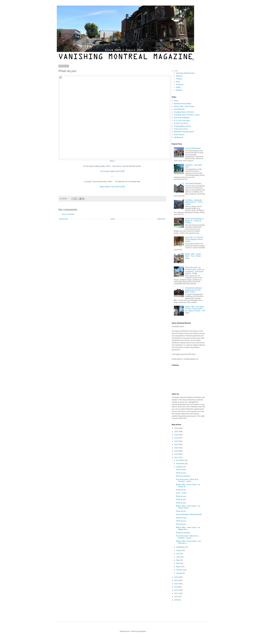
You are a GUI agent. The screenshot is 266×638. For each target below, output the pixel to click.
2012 (176, 590)
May (178, 560)
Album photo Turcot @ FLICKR (112, 187)
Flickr (112, 161)
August (179, 550)
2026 (176, 428)
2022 (176, 441)
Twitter (178, 87)
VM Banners (178, 137)
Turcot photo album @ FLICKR (112, 171)
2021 (176, 444)
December (180, 460)
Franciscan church (181, 129)
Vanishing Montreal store (185, 73)
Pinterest (179, 76)
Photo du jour (181, 470)
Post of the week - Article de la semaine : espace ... (187, 537)
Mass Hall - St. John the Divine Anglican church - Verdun (194, 239)
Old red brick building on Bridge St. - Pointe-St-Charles (194, 221)
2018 (176, 454)
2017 (176, 457)
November (180, 464)
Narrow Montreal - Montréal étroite (189, 514)
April (178, 563)
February (179, 570)
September (180, 547)
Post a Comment (68, 214)
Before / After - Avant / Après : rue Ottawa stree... (188, 528)
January (179, 573)
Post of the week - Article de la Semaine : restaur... (187, 480)
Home (112, 219)
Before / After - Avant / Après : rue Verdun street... (188, 507)
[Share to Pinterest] (83, 198)
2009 (176, 600)
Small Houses (179, 135)
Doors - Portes (181, 493)
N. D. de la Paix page (182, 120)
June (178, 557)
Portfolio (179, 90)
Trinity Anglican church (182, 126)
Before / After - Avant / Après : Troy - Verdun (193, 255)
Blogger (143, 631)
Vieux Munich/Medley (193, 184)
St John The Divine (181, 123)
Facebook (179, 84)
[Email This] (72, 198)
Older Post (161, 219)
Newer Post (63, 219)
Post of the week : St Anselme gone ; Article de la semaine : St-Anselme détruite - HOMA (194, 270)
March (178, 567)
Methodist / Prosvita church (184, 132)
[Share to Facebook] (80, 198)
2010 (176, 597)
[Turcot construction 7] (114, 158)
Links (176, 71)
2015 (176, 580)
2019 (176, 451)
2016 (176, 577)
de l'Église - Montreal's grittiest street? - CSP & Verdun (194, 202)
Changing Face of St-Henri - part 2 (187, 115)
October (179, 467)
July (178, 554)
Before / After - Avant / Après (184, 106)
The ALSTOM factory (193, 148)
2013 (176, 587)
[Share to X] (78, 198)
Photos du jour (181, 518)
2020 (176, 448)
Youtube (179, 79)
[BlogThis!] (75, 198)
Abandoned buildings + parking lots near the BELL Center (194, 290)
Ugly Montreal (179, 109)
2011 (176, 593)
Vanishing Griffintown (182, 118)
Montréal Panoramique (182, 104)
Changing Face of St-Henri (184, 112)
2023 (176, 438)
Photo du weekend (183, 476)
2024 (176, 435)
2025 (176, 432)
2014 (176, 584)
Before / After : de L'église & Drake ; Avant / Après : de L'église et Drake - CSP (195, 309)
